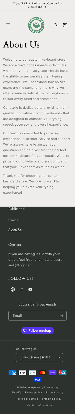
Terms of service (28, 398)
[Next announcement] (67, 5)
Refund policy (33, 392)
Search (13, 220)
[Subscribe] (61, 315)
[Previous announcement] (7, 5)
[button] (8, 25)
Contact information (39, 405)
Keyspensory (35, 387)
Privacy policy (54, 392)
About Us (15, 229)
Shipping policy (51, 398)
